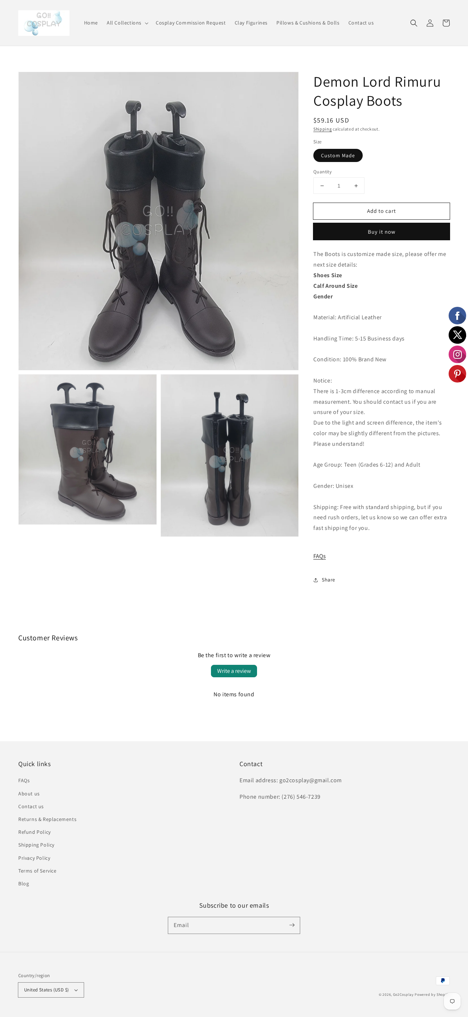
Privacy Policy (34, 858)
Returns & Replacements (47, 819)
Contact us (31, 806)
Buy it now (382, 231)
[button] (126, 22)
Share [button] (328, 579)
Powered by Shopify (432, 994)
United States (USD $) (46, 990)
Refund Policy (34, 832)
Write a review (234, 671)
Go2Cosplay (403, 994)
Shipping (322, 129)
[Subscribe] (292, 925)
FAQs (319, 556)
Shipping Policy (36, 844)
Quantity (322, 172)
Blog (23, 883)
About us (29, 793)
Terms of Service (37, 870)
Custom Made (338, 155)
